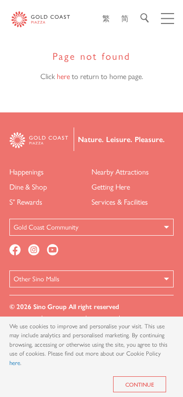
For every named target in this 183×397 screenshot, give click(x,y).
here (63, 76)
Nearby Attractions (120, 171)
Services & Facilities (120, 201)
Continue (139, 384)
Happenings (26, 171)
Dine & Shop (28, 186)
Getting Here (111, 186)
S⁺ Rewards (25, 201)
